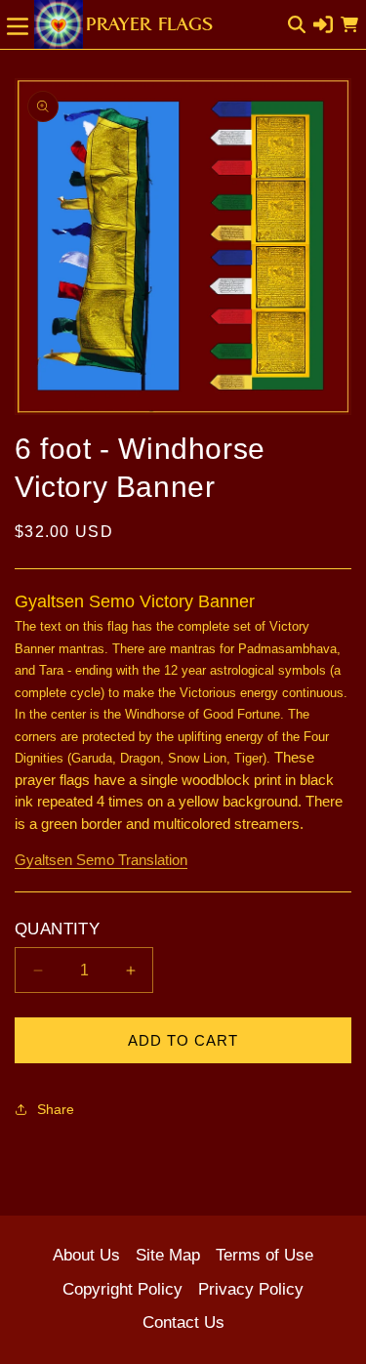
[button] (17, 24)
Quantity (57, 929)
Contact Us (183, 1322)
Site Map (168, 1255)
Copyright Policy (122, 1289)
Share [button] (55, 1109)
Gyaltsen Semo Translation (101, 859)
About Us (86, 1255)
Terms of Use (264, 1255)
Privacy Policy (251, 1289)
